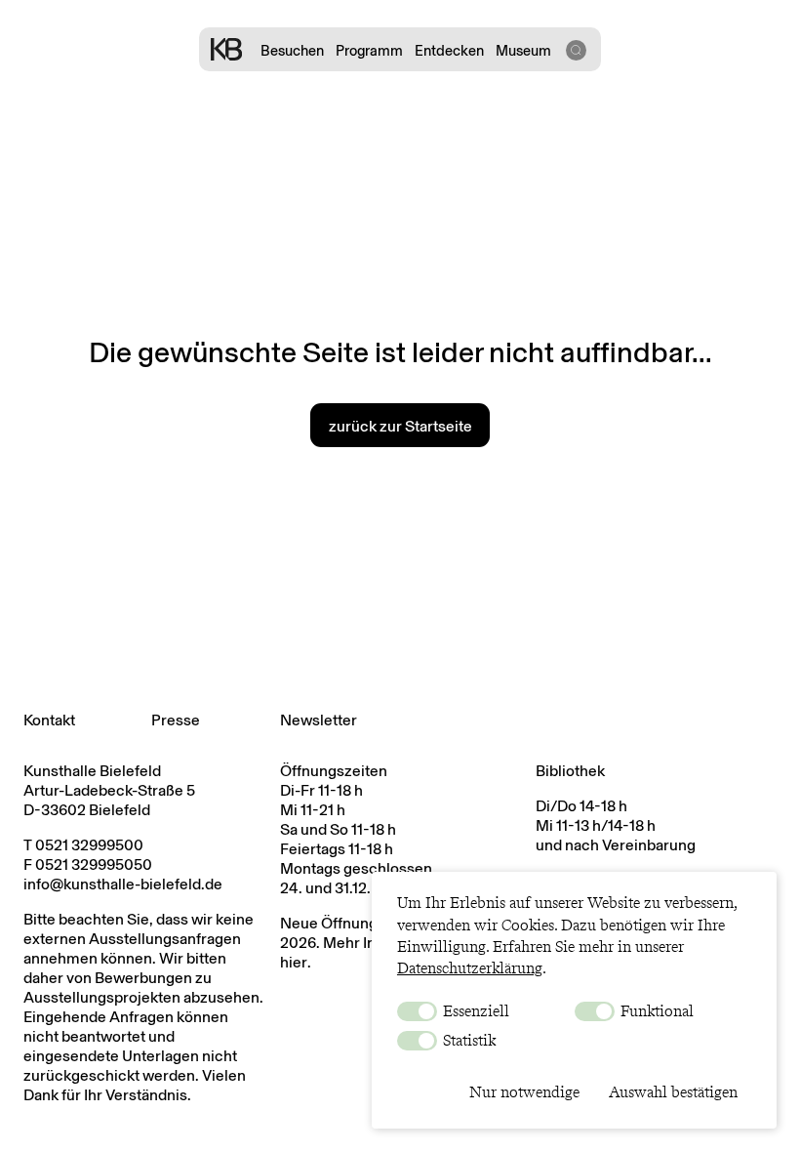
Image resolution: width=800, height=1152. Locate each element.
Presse (175, 720)
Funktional (655, 1011)
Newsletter (318, 720)
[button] (575, 49)
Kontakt (49, 720)
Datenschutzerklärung (469, 968)
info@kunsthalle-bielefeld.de (122, 884)
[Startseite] (226, 49)
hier (293, 962)
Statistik (467, 1040)
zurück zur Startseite (400, 426)
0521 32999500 (89, 845)
